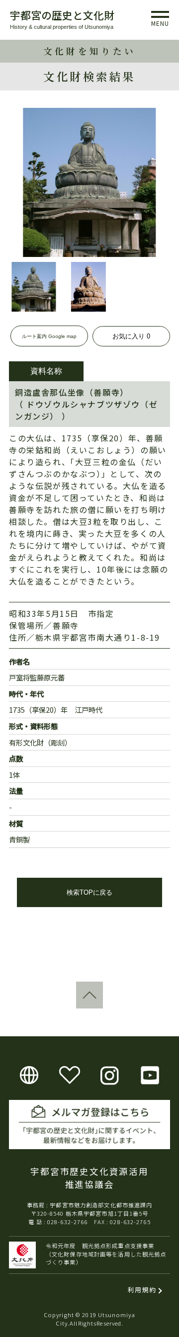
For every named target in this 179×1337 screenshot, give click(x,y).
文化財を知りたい (89, 51)
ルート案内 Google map (49, 336)
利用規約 (142, 1289)
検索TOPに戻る (89, 892)
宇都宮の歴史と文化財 (62, 14)
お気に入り (131, 336)
